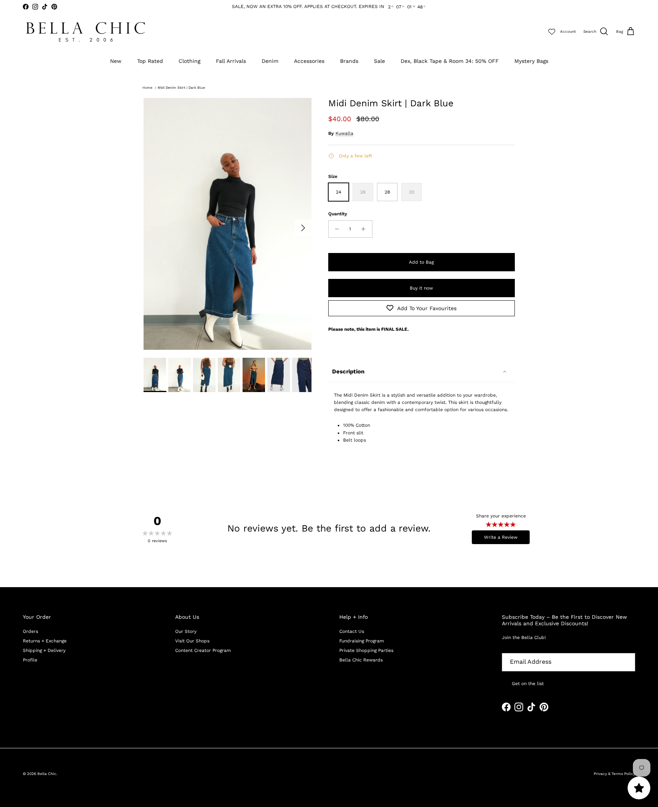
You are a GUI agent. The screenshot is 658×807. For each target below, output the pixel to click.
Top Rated (150, 61)
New (115, 61)
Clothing (189, 61)
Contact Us (351, 631)
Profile (30, 660)
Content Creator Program (203, 650)
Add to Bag (421, 262)
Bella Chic (46, 774)
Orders (30, 631)
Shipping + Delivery (44, 650)
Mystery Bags (531, 61)
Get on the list (528, 683)
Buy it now (421, 288)
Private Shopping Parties (366, 650)
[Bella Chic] (86, 31)
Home (147, 88)
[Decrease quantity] (335, 229)
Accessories (309, 61)
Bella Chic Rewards (361, 660)
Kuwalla (344, 133)
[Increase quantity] (365, 229)
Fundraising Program (361, 641)
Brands (349, 61)
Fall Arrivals (231, 61)
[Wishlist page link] (551, 31)
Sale (379, 61)
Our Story (185, 631)
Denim (270, 61)
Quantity (337, 213)
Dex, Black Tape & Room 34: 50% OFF (450, 61)
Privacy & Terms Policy (614, 774)
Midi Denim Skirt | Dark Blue (181, 88)
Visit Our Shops (192, 641)
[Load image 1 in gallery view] (227, 224)
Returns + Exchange (45, 641)
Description (348, 371)
